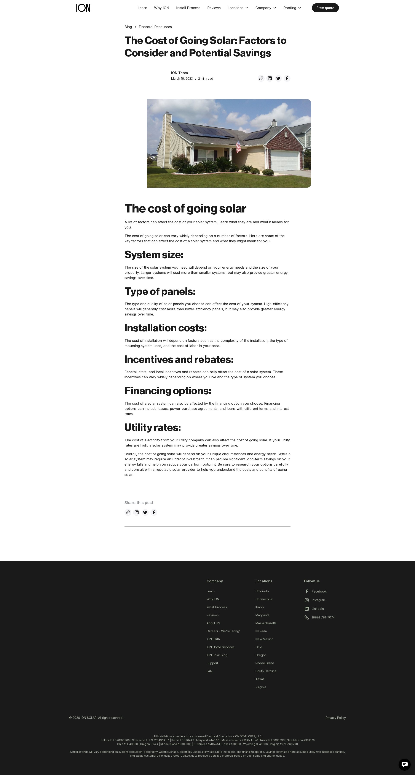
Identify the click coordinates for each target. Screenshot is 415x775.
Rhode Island (264, 663)
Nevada (261, 631)
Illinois (259, 607)
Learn (142, 8)
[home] (105, 7)
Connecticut (264, 599)
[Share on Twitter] (278, 78)
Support (212, 663)
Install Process (188, 8)
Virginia (260, 687)
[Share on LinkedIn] (269, 78)
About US (213, 623)
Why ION (161, 8)
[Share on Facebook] (287, 78)
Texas (259, 679)
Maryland (262, 615)
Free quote (325, 8)
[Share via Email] (261, 78)
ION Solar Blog (217, 655)
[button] (238, 7)
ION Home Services (221, 647)
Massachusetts (265, 623)
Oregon (261, 655)
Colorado (262, 591)
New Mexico (264, 639)
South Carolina (265, 671)
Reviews (214, 8)
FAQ (209, 671)
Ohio (258, 647)
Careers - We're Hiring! (223, 631)
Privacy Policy (336, 718)
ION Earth (213, 639)
